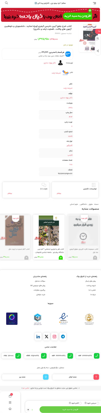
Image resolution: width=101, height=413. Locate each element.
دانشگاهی (83, 204)
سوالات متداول (40, 281)
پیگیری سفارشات (39, 290)
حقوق (91, 204)
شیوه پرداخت (91, 286)
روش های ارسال (90, 281)
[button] (97, 38)
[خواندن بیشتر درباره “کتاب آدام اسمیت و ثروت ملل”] (26, 258)
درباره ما (93, 295)
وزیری (70, 136)
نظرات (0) (43, 189)
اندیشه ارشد (56, 73)
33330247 (85, 356)
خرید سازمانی (40, 295)
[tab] (75, 190)
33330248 (58, 356)
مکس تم (26, 388)
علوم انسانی (74, 204)
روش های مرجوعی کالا (37, 286)
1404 (70, 117)
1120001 (8, 356)
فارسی (70, 155)
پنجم (70, 107)
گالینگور (69, 145)
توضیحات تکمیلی (90, 189)
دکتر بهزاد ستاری (50, 63)
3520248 (32, 356)
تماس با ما (92, 290)
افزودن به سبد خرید (70, 409)
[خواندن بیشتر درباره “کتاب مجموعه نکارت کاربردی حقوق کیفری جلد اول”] (95, 258)
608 (71, 164)
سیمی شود (92, 403)
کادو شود (75, 403)
